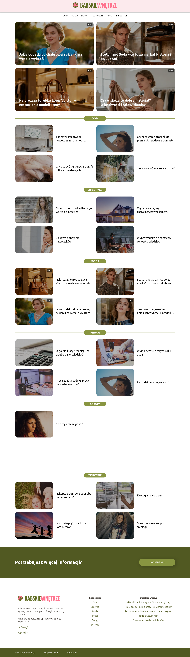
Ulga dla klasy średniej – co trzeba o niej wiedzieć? (73, 352)
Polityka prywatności (25, 652)
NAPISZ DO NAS (157, 562)
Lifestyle (121, 15)
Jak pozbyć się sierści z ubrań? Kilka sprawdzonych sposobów (74, 168)
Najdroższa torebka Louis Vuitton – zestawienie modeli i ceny (47, 102)
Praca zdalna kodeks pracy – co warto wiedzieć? (73, 382)
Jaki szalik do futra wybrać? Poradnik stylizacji (148, 602)
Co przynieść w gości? (69, 424)
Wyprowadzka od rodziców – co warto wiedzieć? (155, 239)
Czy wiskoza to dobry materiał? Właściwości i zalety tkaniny (126, 102)
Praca (109, 15)
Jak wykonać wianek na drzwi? (156, 168)
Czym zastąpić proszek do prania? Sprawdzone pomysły (155, 138)
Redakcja (23, 627)
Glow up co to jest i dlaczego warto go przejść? (74, 210)
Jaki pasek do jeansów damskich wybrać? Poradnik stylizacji (154, 311)
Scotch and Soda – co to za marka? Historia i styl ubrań (136, 56)
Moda (74, 15)
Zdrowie (97, 15)
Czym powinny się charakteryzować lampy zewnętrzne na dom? (152, 210)
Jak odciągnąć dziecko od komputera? (71, 525)
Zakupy (85, 15)
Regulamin (72, 652)
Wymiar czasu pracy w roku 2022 (154, 352)
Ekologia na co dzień (149, 495)
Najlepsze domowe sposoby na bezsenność (73, 495)
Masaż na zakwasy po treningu (150, 525)
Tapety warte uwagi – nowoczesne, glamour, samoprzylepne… (70, 138)
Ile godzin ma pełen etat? (153, 382)
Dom (65, 15)
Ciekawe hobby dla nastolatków (67, 239)
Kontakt (23, 632)
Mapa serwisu (51, 652)
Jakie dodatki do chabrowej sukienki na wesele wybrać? (50, 56)
